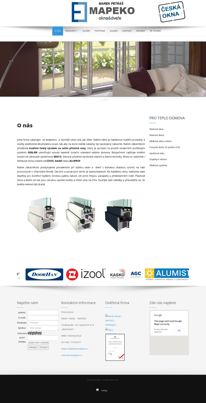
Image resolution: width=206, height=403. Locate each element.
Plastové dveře (156, 135)
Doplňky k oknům (158, 159)
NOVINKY (140, 31)
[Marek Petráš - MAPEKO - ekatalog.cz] (115, 321)
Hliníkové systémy (158, 165)
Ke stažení (155, 31)
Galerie (114, 31)
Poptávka (100, 31)
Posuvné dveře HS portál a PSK (164, 147)
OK (179, 330)
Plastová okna (156, 129)
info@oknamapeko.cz (77, 348)
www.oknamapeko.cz (71, 355)
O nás (58, 31)
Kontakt (127, 31)
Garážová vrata (156, 153)
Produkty (70, 31)
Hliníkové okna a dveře (160, 141)
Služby (86, 31)
